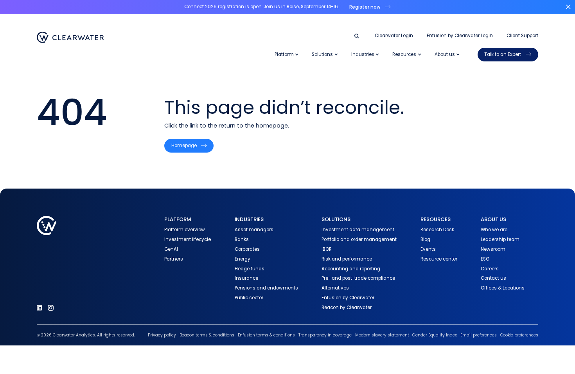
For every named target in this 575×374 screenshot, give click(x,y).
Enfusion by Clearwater (348, 298)
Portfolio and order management (359, 239)
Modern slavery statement (382, 335)
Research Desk (437, 230)
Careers (490, 269)
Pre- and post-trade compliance (358, 278)
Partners (173, 259)
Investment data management (358, 230)
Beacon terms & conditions (207, 335)
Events (428, 249)
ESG (485, 259)
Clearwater (70, 37)
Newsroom (493, 249)
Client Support (522, 35)
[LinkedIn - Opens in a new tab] (39, 307)
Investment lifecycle (187, 239)
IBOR (327, 249)
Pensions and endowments (266, 288)
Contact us (493, 278)
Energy (242, 259)
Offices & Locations (503, 288)
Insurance (246, 278)
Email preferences (478, 335)
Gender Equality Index (434, 335)
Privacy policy (162, 335)
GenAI (171, 249)
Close (568, 6)
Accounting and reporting (351, 269)
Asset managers (254, 230)
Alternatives (335, 288)
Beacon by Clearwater (347, 307)
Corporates (247, 249)
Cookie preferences (519, 335)
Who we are (494, 230)
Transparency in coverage (325, 335)
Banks (242, 239)
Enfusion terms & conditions (266, 335)
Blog (425, 239)
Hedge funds (249, 269)
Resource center (438, 259)
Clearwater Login (394, 35)
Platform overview (184, 230)
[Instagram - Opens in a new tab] (50, 307)
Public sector (249, 298)
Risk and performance (347, 259)
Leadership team (500, 239)
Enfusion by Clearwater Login (460, 35)
